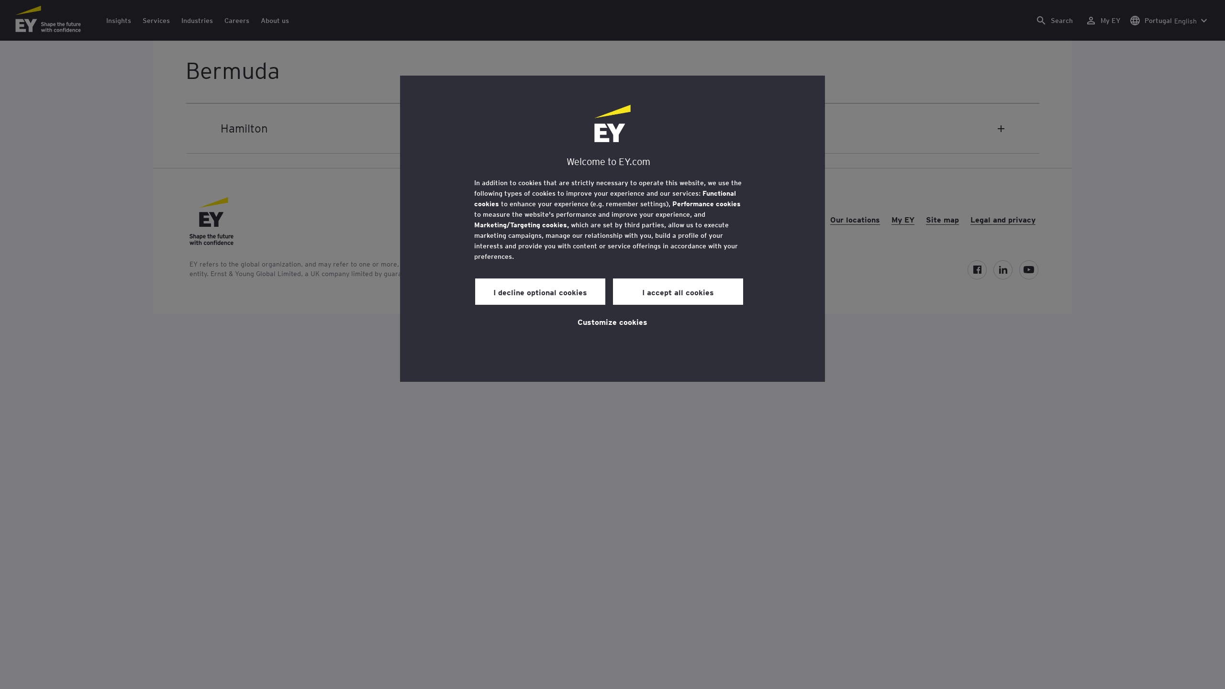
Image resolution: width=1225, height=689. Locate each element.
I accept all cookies (678, 292)
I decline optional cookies (540, 292)
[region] (612, 229)
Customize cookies (612, 321)
